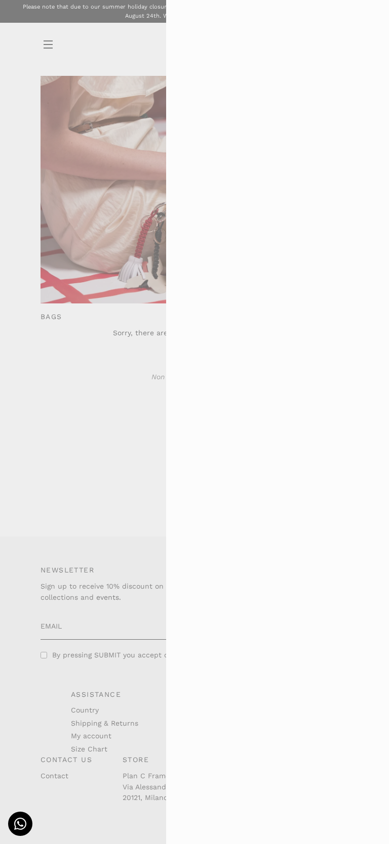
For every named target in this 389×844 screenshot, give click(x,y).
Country (85, 710)
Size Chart (89, 749)
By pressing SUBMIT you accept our (139, 655)
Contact (54, 776)
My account (91, 736)
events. (108, 597)
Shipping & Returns (104, 723)
